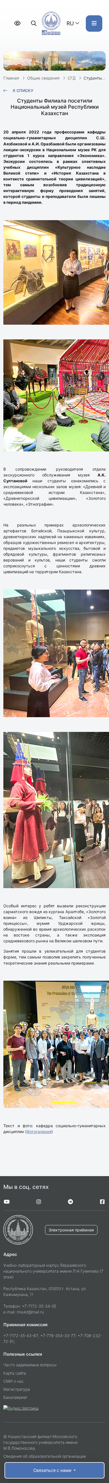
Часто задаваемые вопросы (29, 1364)
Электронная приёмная (71, 1230)
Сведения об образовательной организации (44, 1456)
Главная (11, 78)
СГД (71, 78)
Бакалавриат (15, 1397)
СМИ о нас (13, 1381)
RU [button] (70, 23)
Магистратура (16, 1389)
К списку (23, 90)
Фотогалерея (39, 1131)
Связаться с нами (52, 1470)
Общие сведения (43, 78)
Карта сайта (14, 1373)
